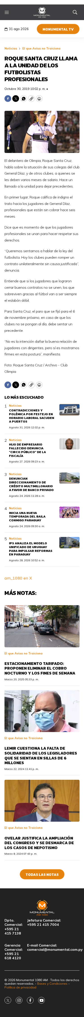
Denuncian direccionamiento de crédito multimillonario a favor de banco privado (31, 484)
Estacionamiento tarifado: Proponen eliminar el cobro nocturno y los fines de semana (39, 668)
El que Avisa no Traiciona (41, 48)
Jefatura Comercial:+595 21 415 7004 (44, 922)
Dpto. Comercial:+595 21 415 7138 (13, 926)
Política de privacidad (20, 987)
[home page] (42, 12)
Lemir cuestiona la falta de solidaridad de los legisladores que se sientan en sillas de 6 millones (40, 755)
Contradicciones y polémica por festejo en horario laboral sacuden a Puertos (31, 416)
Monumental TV (58, 29)
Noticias (10, 48)
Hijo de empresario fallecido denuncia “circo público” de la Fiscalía (27, 450)
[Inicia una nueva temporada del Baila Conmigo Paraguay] (69, 512)
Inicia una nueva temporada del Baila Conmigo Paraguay (27, 517)
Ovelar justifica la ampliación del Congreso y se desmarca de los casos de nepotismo (39, 843)
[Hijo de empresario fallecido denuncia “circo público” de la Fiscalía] (69, 444)
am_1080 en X (18, 578)
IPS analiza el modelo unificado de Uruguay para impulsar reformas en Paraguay (30, 549)
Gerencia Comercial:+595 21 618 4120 (13, 951)
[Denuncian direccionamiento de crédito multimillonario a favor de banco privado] (69, 478)
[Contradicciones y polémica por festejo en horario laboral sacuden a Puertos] (69, 409)
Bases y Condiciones (52, 984)
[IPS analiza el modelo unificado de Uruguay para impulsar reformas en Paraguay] (69, 542)
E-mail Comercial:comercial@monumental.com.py (55, 947)
